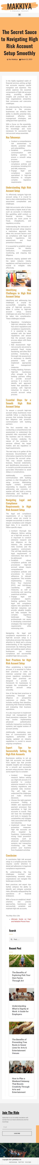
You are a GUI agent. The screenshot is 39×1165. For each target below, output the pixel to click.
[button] (19, 14)
